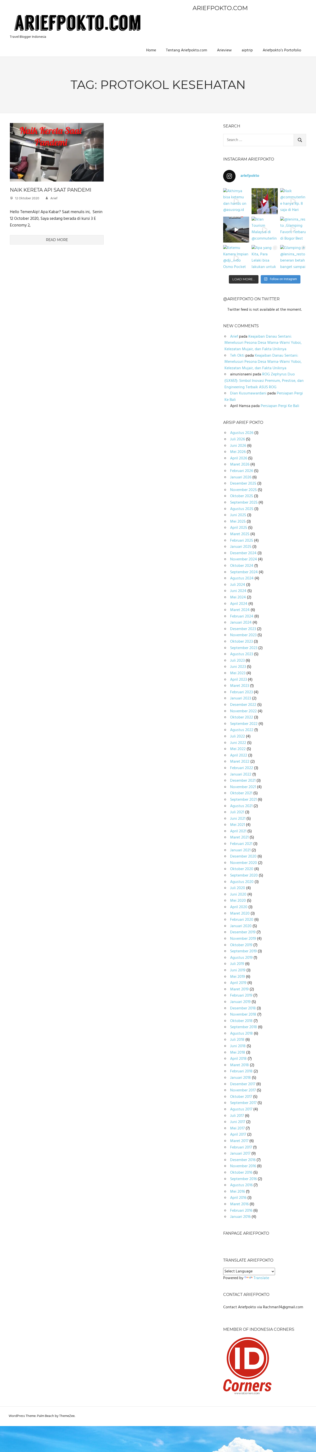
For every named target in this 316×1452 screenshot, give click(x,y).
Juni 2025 (238, 515)
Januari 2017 (240, 1153)
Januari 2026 (240, 477)
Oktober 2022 (241, 717)
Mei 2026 (238, 452)
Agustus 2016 (241, 1185)
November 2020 (243, 863)
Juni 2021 (237, 819)
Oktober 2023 (241, 641)
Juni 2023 (238, 667)
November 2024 (243, 559)
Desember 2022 (243, 705)
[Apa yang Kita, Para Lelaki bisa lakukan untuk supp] (264, 258)
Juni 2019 (237, 970)
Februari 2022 (241, 768)
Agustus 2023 (241, 654)
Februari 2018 (241, 1071)
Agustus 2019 (241, 958)
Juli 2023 (237, 660)
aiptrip (247, 50)
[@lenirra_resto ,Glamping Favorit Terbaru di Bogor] (293, 230)
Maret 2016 (239, 1204)
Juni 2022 (238, 743)
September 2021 (243, 800)
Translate (261, 1278)
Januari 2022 (240, 774)
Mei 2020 (238, 901)
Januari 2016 (240, 1217)
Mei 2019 (237, 977)
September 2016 (243, 1179)
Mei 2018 (237, 1052)
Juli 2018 (237, 1040)
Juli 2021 (237, 812)
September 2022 (243, 724)
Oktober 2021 (241, 793)
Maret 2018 (239, 1065)
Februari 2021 (241, 844)
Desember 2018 (243, 1008)
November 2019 (243, 939)
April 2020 (238, 907)
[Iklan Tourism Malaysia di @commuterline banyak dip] (264, 230)
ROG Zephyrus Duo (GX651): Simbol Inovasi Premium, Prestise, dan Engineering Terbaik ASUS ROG (264, 380)
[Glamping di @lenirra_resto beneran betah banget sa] (293, 258)
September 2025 (243, 502)
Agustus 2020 (242, 882)
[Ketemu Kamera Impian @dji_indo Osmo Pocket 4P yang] (236, 258)
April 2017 (238, 1134)
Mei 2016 (237, 1191)
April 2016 (238, 1198)
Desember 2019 (243, 932)
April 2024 (238, 604)
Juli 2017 (237, 1116)
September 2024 (244, 572)
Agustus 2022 (241, 730)
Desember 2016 (243, 1160)
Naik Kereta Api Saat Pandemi (50, 190)
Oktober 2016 (241, 1172)
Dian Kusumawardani (248, 393)
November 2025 (243, 490)
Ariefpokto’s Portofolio (282, 50)
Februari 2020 (241, 920)
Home (151, 50)
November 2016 (243, 1166)
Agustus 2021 (241, 806)
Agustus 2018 (241, 1033)
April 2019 (238, 983)
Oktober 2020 (241, 869)
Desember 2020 (243, 856)
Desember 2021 (243, 780)
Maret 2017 (239, 1141)
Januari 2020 (241, 926)
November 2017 (243, 1090)
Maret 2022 (239, 761)
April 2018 (238, 1059)
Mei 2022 (238, 749)
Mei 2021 (237, 825)
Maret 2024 (240, 610)
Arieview (224, 50)
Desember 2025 (243, 483)
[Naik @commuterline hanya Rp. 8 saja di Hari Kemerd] (293, 201)
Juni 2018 (238, 1046)
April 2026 (238, 458)
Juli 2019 (237, 964)
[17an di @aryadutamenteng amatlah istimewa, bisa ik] (264, 201)
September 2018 (243, 1027)
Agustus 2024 (242, 578)
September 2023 (243, 648)
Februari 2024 (241, 616)
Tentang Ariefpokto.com (186, 50)
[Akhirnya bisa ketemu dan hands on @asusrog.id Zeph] (236, 201)
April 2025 (238, 528)
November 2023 (243, 635)
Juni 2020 (238, 894)
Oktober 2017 (241, 1097)
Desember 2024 (243, 553)
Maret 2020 (240, 913)
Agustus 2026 (241, 433)
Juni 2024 (238, 591)
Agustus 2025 (241, 509)
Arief (54, 198)
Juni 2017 (237, 1122)
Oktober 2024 (241, 566)
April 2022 (238, 755)
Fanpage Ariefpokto (246, 1233)
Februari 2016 (241, 1210)
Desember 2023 (243, 629)
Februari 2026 (241, 471)
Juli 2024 (237, 585)
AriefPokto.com (220, 8)
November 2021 (243, 787)
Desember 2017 (242, 1084)
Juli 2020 (237, 888)
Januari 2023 (240, 698)
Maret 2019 (239, 989)
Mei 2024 (238, 597)
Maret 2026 (239, 464)
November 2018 (243, 1014)
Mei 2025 (238, 521)
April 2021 (238, 831)
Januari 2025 (240, 547)
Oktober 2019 (241, 945)
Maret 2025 (239, 534)
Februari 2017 (241, 1147)
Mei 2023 (237, 673)
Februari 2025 (241, 540)
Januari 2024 (241, 622)
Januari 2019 (240, 1002)
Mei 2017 (237, 1128)
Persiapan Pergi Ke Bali (280, 406)
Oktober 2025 (241, 496)
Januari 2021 (240, 850)
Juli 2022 (237, 736)
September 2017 (243, 1103)
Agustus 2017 (241, 1109)
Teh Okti (237, 355)
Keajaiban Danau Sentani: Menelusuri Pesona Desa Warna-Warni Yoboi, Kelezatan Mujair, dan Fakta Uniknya (263, 342)
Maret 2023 (239, 686)
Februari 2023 (241, 692)
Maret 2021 (239, 837)
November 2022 (243, 711)
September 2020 (244, 875)
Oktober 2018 (241, 1021)
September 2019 (243, 951)
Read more (57, 240)
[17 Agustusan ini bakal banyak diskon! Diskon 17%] (236, 230)
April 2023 (238, 679)
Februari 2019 (241, 995)
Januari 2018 (240, 1078)
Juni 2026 (238, 446)
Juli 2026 (237, 439)
